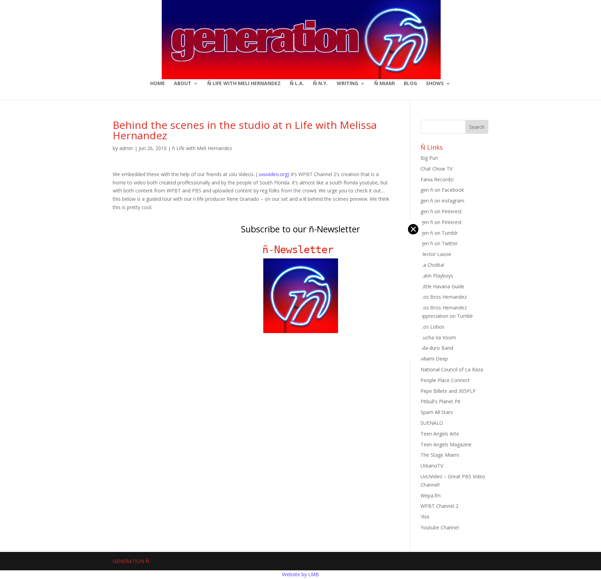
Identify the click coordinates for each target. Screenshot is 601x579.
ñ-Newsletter (300, 249)
